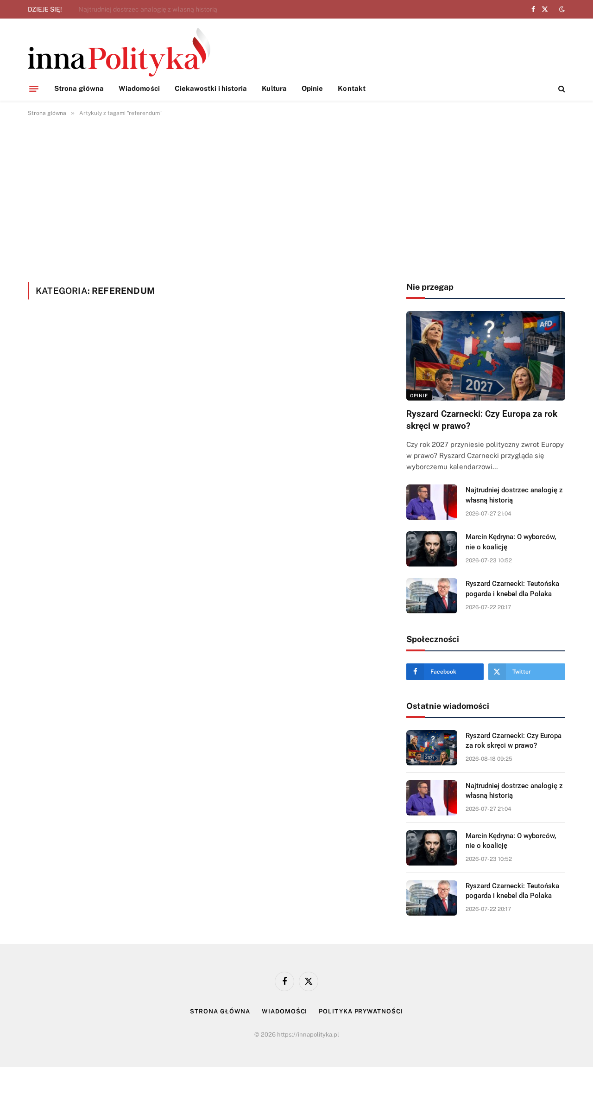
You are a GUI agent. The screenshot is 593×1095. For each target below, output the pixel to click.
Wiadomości (139, 88)
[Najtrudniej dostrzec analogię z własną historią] (431, 502)
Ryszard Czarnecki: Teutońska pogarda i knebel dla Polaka (512, 588)
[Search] (560, 88)
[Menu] (33, 88)
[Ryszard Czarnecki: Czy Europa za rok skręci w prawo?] (485, 356)
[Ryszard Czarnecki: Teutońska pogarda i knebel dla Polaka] (431, 595)
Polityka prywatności (361, 1011)
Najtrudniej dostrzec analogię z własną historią (147, 9)
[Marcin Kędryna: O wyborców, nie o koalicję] (431, 549)
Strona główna (79, 88)
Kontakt (352, 88)
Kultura (274, 88)
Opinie (312, 88)
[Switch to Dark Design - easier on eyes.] (561, 9)
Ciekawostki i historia (211, 88)
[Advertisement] (296, 197)
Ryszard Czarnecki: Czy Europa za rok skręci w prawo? (481, 419)
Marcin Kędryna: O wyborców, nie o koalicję (511, 542)
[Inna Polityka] (119, 52)
